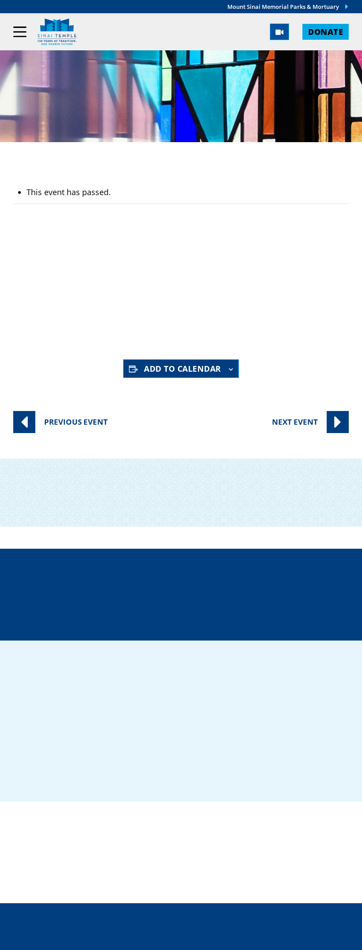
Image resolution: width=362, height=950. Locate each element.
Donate (325, 31)
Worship (240, 824)
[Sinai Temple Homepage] (57, 32)
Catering (109, 824)
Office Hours (234, 609)
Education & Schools (137, 855)
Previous (76, 422)
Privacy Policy (218, 917)
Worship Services (103, 289)
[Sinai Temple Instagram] (281, 750)
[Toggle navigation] (19, 31)
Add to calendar (182, 368)
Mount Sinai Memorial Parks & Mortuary (283, 7)
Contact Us (114, 609)
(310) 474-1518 (233, 578)
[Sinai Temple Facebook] (212, 750)
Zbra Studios (201, 936)
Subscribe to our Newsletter (298, 485)
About (235, 839)
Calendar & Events (264, 855)
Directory (112, 578)
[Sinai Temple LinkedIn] (235, 750)
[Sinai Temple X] (258, 750)
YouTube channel (225, 320)
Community (114, 839)
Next (295, 422)
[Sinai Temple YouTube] (304, 750)
